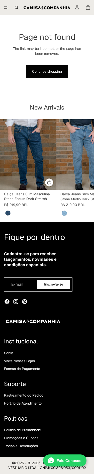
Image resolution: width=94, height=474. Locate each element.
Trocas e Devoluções (21, 446)
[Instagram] (16, 302)
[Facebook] (7, 302)
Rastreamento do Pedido (23, 395)
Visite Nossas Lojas (19, 361)
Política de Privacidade (22, 430)
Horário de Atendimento (23, 403)
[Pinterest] (25, 302)
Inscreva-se (53, 284)
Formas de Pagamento (22, 368)
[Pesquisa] (16, 7)
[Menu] (6, 7)
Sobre (8, 353)
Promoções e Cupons (21, 438)
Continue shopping (47, 71)
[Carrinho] (87, 7)
